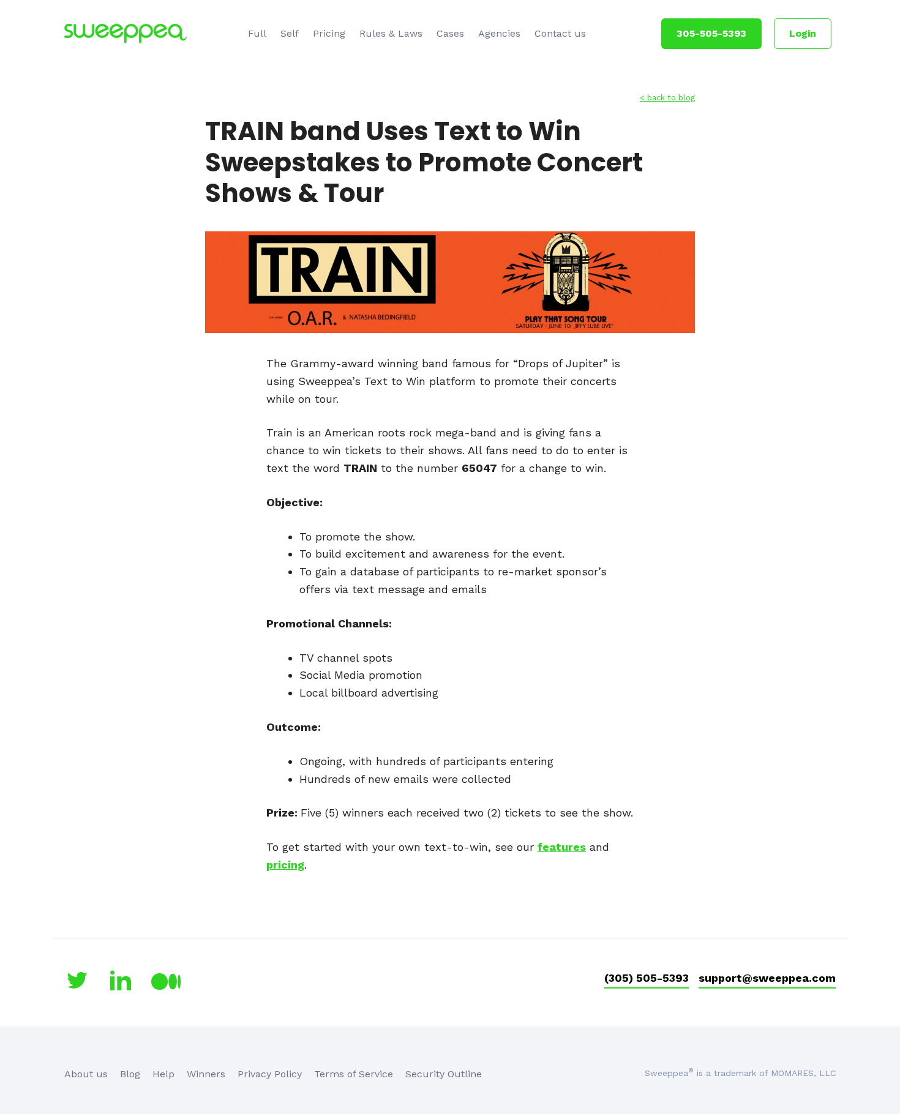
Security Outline (443, 1074)
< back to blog (667, 97)
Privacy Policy (270, 1074)
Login (802, 33)
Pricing (329, 33)
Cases (450, 33)
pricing (285, 864)
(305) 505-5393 (646, 977)
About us (86, 1074)
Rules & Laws (390, 33)
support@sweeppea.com (767, 977)
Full (257, 33)
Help (163, 1074)
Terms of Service (353, 1074)
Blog (130, 1074)
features (562, 846)
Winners (206, 1074)
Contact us (560, 33)
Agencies (499, 33)
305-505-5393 (711, 33)
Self (289, 33)
